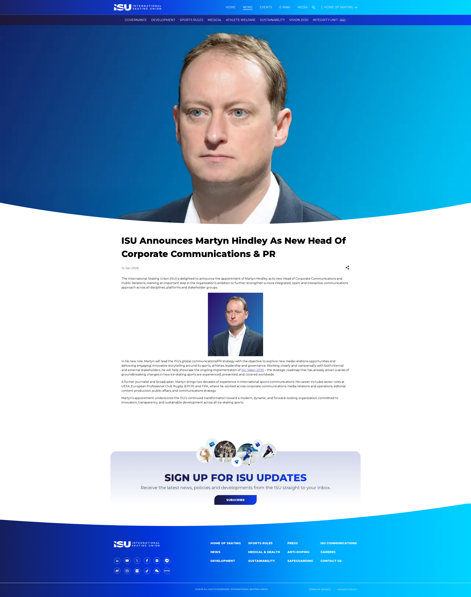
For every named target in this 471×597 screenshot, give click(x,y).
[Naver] (167, 571)
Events (266, 7)
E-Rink (284, 7)
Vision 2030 (298, 20)
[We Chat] (157, 571)
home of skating (225, 543)
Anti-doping (298, 552)
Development (222, 561)
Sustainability (272, 20)
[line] (167, 561)
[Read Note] (137, 571)
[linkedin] (117, 561)
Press (292, 543)
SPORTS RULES (260, 543)
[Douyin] (147, 571)
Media (303, 7)
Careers (328, 552)
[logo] (142, 544)
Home (231, 7)
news (247, 7)
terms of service (320, 589)
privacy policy (347, 589)
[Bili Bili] (127, 571)
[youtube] (127, 560)
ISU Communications (339, 543)
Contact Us (331, 561)
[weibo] (117, 571)
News (215, 552)
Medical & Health (264, 552)
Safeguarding (300, 561)
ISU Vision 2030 (252, 370)
